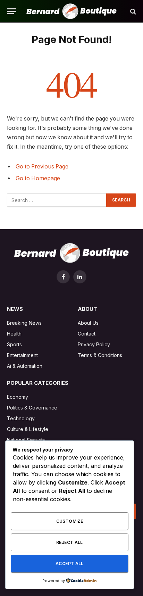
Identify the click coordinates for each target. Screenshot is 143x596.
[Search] (132, 11)
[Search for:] (57, 200)
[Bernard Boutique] (71, 11)
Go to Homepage (38, 178)
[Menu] (11, 11)
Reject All (69, 542)
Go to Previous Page (42, 166)
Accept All (70, 563)
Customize (69, 521)
